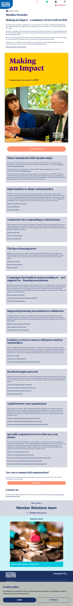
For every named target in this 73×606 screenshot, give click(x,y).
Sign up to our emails (13, 261)
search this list (49, 169)
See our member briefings (14, 264)
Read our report (38, 149)
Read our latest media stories (16, 295)
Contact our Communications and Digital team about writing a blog (27, 424)
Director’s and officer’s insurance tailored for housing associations (26, 464)
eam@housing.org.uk (37, 513)
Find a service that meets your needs (18, 452)
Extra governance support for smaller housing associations (24, 461)
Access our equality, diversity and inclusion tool (21, 387)
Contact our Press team (14, 238)
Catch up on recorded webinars (16, 358)
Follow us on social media (14, 235)
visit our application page (22, 171)
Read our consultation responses (16, 203)
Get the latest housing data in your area (19, 390)
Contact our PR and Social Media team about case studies (24, 421)
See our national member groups (16, 327)
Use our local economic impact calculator (19, 384)
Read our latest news (13, 232)
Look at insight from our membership (18, 330)
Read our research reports (15, 393)
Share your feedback (13, 209)
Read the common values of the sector (18, 324)
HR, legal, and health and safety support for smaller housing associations (29, 458)
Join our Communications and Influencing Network (22, 298)
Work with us (36, 483)
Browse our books (12, 267)
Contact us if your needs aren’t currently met (20, 455)
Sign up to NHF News (13, 206)
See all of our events (13, 355)
